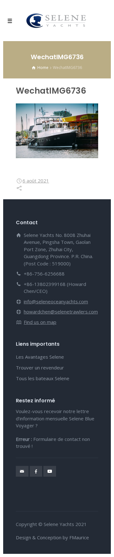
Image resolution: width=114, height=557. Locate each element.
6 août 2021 (35, 180)
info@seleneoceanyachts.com (56, 301)
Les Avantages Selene (40, 357)
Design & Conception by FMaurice (52, 537)
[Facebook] (36, 471)
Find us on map (40, 322)
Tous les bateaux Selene (42, 378)
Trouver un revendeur (40, 367)
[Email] (22, 471)
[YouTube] (49, 471)
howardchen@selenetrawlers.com (61, 311)
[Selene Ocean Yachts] (57, 20)
